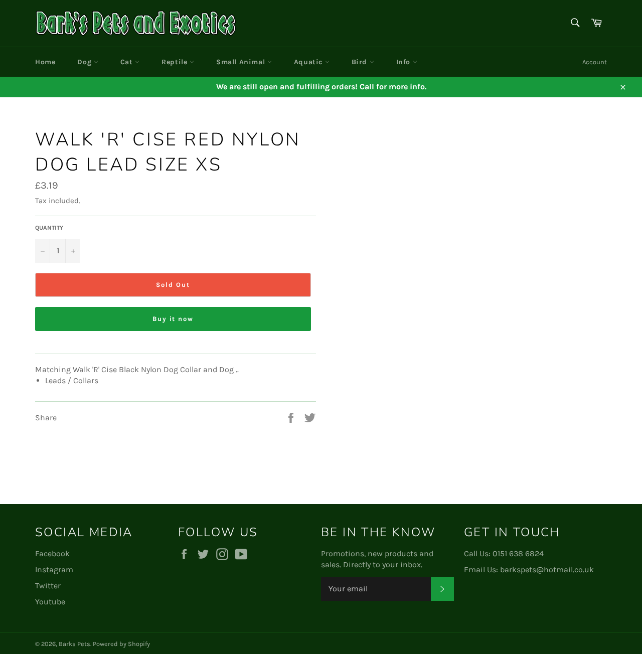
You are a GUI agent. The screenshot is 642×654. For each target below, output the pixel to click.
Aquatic (309, 62)
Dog (85, 62)
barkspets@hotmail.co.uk (547, 569)
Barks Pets (74, 643)
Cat (127, 62)
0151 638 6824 (518, 553)
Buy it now (173, 318)
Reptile (176, 62)
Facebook (52, 553)
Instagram (54, 569)
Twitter (48, 585)
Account (594, 62)
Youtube (50, 601)
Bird (361, 62)
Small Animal (241, 62)
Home (45, 62)
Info (404, 62)
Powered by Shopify (121, 643)
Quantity (49, 227)
